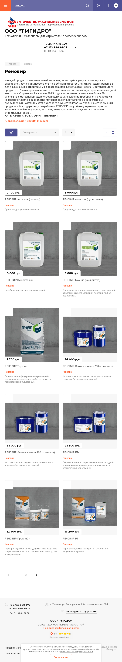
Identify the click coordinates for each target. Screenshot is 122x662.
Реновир (9, 205)
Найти (87, 5)
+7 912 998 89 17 (55, 47)
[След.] (35, 575)
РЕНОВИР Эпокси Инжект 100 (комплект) (30, 452)
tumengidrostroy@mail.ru (81, 611)
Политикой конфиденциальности (76, 651)
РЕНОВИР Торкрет (16, 366)
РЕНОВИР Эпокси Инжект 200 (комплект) (88, 366)
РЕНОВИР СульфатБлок (19, 280)
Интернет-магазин (15, 647)
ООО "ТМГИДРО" (28, 31)
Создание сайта (108, 647)
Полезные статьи (14, 653)
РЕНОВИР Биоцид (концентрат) (81, 280)
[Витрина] (113, 132)
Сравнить (9, 145)
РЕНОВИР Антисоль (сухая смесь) (83, 199)
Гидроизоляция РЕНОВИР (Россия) (26, 121)
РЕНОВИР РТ (70, 538)
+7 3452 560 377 (55, 44)
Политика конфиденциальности (61, 628)
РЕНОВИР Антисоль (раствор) (22, 199)
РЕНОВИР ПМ (71, 452)
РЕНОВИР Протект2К (17, 538)
